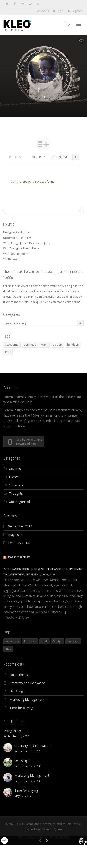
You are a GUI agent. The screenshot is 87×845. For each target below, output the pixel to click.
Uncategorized (19, 502)
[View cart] (67, 24)
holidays (73, 345)
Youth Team (11, 259)
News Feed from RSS (18, 557)
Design (57, 345)
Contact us (42, 11)
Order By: (39, 157)
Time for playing (21, 708)
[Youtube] (37, 3)
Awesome (12, 345)
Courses (15, 469)
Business (30, 345)
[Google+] (30, 3)
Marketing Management (27, 699)
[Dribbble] (22, 3)
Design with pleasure (17, 232)
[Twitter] (7, 3)
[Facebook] (15, 3)
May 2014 (15, 534)
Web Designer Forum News (21, 248)
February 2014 (18, 543)
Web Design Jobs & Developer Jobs (26, 243)
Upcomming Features (17, 238)
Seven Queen (53, 829)
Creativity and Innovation (28, 683)
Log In (60, 11)
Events (14, 477)
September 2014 (20, 526)
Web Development (15, 254)
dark (44, 345)
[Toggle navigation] (79, 24)
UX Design (17, 691)
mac (8, 352)
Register (77, 11)
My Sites (15, 157)
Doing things (19, 675)
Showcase (16, 485)
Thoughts (16, 493)
